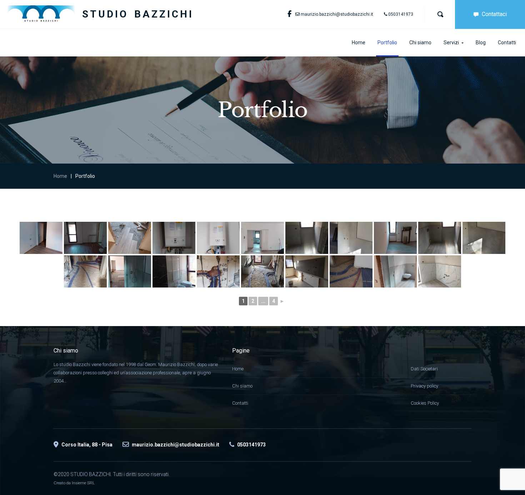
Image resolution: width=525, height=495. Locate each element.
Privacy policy (424, 386)
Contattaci (494, 14)
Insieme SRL (83, 482)
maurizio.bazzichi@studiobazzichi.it (337, 14)
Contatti (240, 403)
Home (60, 176)
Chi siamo (242, 386)
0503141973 (400, 14)
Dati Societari (424, 368)
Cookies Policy (425, 403)
